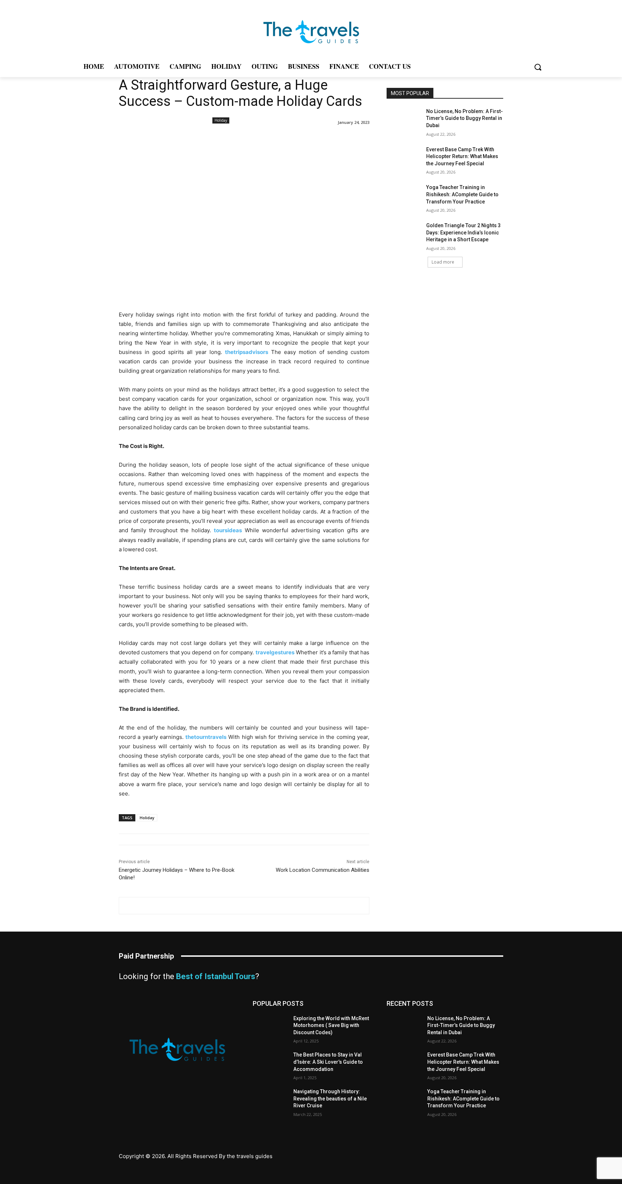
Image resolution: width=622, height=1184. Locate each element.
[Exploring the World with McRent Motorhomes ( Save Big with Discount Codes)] (270, 1027)
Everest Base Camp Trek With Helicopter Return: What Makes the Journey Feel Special (462, 156)
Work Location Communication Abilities (322, 870)
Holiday (221, 120)
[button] (537, 67)
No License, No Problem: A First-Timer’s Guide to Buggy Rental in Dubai (464, 118)
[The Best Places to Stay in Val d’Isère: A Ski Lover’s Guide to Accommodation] (270, 1063)
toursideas (228, 530)
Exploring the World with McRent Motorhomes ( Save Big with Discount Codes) (331, 1025)
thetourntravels (205, 737)
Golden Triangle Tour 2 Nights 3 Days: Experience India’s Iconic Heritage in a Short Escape (463, 232)
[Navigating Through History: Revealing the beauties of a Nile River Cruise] (270, 1100)
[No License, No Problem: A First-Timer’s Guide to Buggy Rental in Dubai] (404, 120)
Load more (443, 262)
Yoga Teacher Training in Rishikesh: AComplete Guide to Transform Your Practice (462, 194)
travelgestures (275, 652)
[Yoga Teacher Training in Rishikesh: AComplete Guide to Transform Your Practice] (404, 196)
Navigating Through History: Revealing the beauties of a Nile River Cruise (330, 1098)
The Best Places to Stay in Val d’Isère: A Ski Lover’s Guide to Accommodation (328, 1062)
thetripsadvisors (246, 352)
